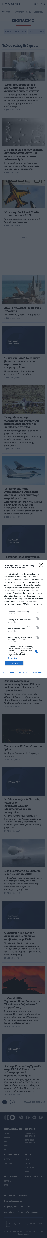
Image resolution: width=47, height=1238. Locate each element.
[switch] (37, 618)
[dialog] (23, 619)
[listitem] (23, 612)
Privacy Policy (38, 672)
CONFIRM (14, 663)
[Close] (41, 565)
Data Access (23, 672)
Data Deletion (8, 672)
